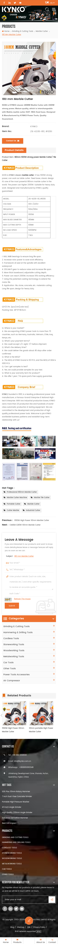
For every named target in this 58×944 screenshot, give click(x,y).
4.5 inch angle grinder (11, 807)
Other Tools (9, 668)
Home (6, 31)
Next (54, 715)
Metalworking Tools (13, 656)
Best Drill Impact (9, 823)
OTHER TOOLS (8, 874)
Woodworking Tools (13, 650)
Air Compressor (11, 680)
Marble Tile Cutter (42, 497)
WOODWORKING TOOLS (12, 858)
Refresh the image (22, 599)
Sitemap (20, 927)
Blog (12, 927)
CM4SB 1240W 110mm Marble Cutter (25, 525)
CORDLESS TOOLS (9, 847)
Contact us (11, 140)
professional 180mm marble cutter (22, 492)
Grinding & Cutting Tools (22, 31)
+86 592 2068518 (19, 755)
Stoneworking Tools (13, 644)
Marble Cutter (33, 504)
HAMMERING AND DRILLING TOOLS (16, 842)
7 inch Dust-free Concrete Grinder (17, 796)
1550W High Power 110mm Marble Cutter (31, 520)
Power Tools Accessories (16, 674)
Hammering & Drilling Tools (18, 632)
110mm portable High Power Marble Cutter (41, 730)
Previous (1, 715)
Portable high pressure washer (15, 802)
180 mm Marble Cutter (24, 556)
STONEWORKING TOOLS (12, 853)
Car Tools (8, 662)
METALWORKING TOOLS (12, 863)
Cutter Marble (13, 510)
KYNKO (5, 394)
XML (29, 927)
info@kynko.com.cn (22, 761)
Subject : (20, 556)
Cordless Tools (11, 638)
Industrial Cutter (33, 510)
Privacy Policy (39, 927)
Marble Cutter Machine (17, 497)
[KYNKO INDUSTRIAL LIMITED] (14, 9)
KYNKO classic (21, 175)
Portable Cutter (13, 504)
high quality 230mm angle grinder (17, 812)
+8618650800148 (26, 767)
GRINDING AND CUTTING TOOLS (15, 837)
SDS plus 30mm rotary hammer (16, 791)
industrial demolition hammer (15, 818)
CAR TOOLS (7, 869)
